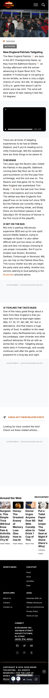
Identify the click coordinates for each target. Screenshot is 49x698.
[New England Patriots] (13, 678)
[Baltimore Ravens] (18, 678)
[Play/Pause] (5, 129)
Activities (10, 46)
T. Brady (28, 680)
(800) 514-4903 (24, 639)
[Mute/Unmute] (43, 129)
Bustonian (8, 274)
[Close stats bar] (36, 679)
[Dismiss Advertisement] (5, 109)
